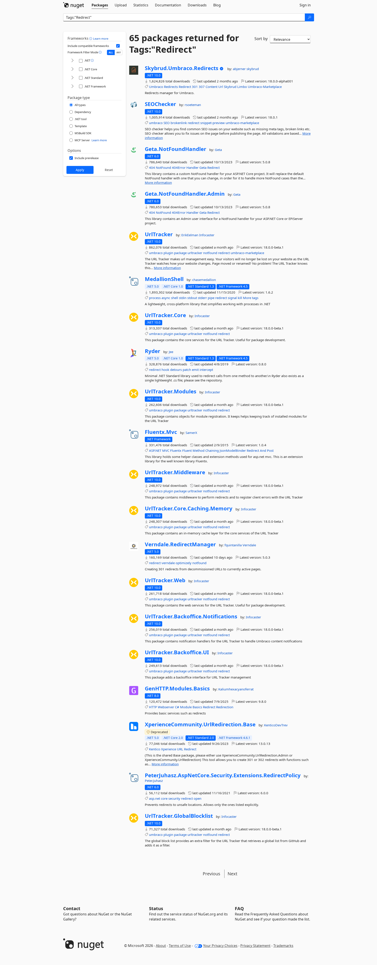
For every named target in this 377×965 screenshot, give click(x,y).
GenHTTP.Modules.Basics (177, 688)
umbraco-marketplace (242, 123)
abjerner (239, 69)
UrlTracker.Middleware (175, 472)
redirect (193, 123)
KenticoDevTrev (276, 725)
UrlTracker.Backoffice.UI (177, 652)
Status (156, 908)
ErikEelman (190, 235)
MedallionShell (164, 279)
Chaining (212, 450)
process (155, 298)
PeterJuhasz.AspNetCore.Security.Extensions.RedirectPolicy (223, 775)
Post (270, 450)
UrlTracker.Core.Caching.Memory (188, 508)
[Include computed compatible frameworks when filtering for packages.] (117, 45)
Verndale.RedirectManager (180, 544)
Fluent (187, 450)
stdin (182, 298)
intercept (206, 369)
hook (165, 369)
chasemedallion (204, 279)
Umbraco (156, 86)
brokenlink (179, 123)
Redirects (171, 86)
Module (186, 707)
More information (158, 182)
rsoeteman (193, 104)
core (164, 798)
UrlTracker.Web (165, 580)
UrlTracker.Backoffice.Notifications (191, 616)
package (180, 253)
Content (211, 86)
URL (180, 749)
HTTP (153, 707)
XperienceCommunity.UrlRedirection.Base (200, 724)
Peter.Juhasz (154, 780)
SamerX (191, 432)
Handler (192, 167)
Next (232, 874)
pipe (211, 298)
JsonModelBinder (233, 450)
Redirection (224, 707)
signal (232, 298)
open (197, 798)
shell (174, 298)
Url (220, 86)
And (263, 450)
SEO (167, 123)
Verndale (249, 545)
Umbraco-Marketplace (265, 86)
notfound (210, 253)
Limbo (242, 86)
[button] (91, 38)
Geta (218, 149)
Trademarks (283, 945)
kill (240, 298)
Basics (197, 707)
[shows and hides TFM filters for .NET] (72, 60)
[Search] (309, 17)
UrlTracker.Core (165, 315)
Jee (171, 352)
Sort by (261, 38)
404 (152, 167)
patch (187, 369)
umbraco (156, 123)
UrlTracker (159, 234)
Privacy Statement (255, 945)
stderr (202, 298)
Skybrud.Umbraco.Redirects (181, 68)
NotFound (163, 167)
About (161, 945)
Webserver (166, 707)
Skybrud (230, 86)
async (166, 298)
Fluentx (175, 450)
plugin (168, 253)
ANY (118, 52)
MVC (165, 450)
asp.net (154, 798)
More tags (250, 298)
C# (177, 707)
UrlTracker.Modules (170, 391)
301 (195, 86)
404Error (179, 167)
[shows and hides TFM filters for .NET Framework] (72, 86)
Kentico (154, 749)
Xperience (168, 749)
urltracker (195, 253)
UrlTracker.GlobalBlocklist (179, 815)
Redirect (185, 86)
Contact (71, 908)
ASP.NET (155, 450)
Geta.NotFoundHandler (175, 149)
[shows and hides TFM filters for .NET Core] (72, 69)
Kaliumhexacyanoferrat (236, 689)
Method (198, 450)
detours (176, 369)
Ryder (152, 351)
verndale (168, 563)
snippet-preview (212, 123)
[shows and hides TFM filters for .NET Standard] (72, 78)
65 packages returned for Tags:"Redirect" (184, 43)
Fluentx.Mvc (161, 432)
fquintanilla (233, 545)
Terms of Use (180, 945)
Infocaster (206, 235)
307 (202, 86)
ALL (111, 52)
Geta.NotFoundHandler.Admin (185, 193)
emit (195, 369)
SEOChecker (160, 104)
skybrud (252, 69)
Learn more (100, 39)
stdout (192, 298)
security (174, 798)
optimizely (183, 563)
